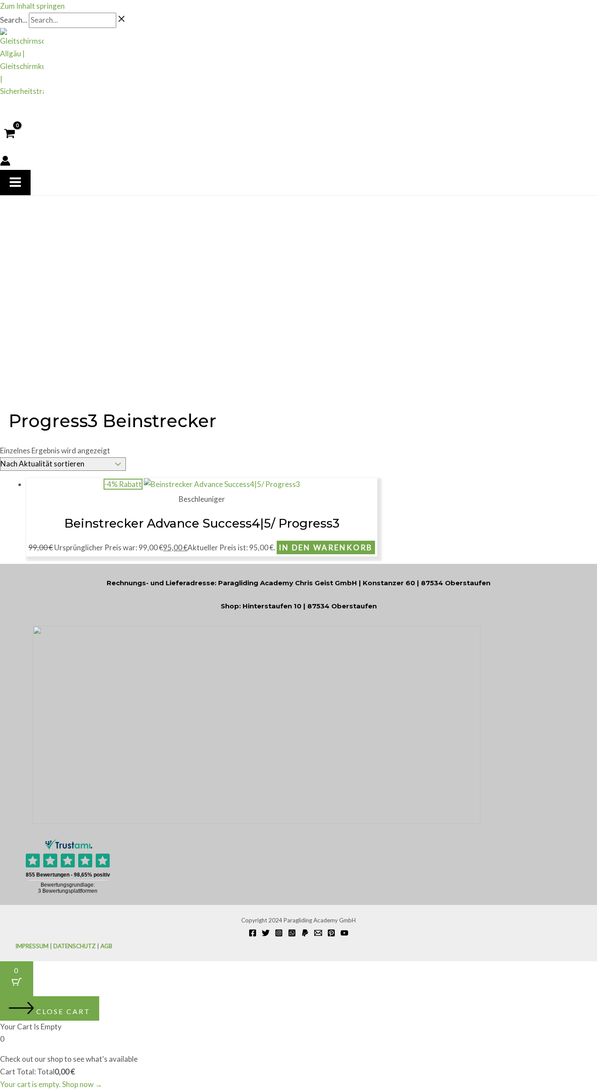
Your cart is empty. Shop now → (51, 1084)
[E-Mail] (318, 934)
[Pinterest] (331, 934)
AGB (106, 946)
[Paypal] (305, 934)
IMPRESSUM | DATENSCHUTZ (55, 946)
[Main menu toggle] (15, 182)
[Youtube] (344, 934)
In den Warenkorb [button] (326, 547)
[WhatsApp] (292, 934)
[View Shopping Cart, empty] (9, 134)
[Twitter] (266, 934)
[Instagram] (279, 934)
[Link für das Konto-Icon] (5, 162)
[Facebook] (253, 934)
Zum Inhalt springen (32, 5)
